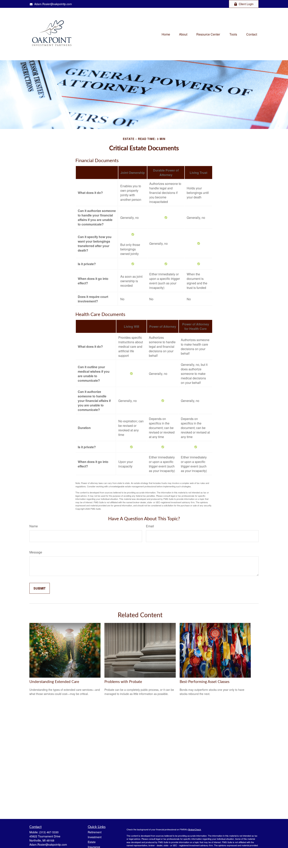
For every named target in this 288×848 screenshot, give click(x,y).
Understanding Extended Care (54, 682)
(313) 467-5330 (49, 832)
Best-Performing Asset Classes (204, 682)
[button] (166, 34)
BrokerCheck (194, 829)
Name (33, 526)
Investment (94, 837)
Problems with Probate (123, 682)
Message (35, 552)
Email (150, 526)
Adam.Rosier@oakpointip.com (53, 4)
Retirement (94, 832)
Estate (92, 842)
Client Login (246, 4)
